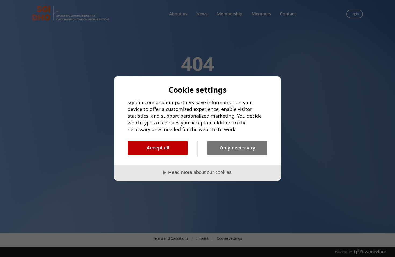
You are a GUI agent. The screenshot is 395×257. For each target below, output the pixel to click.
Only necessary (237, 148)
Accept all (157, 148)
